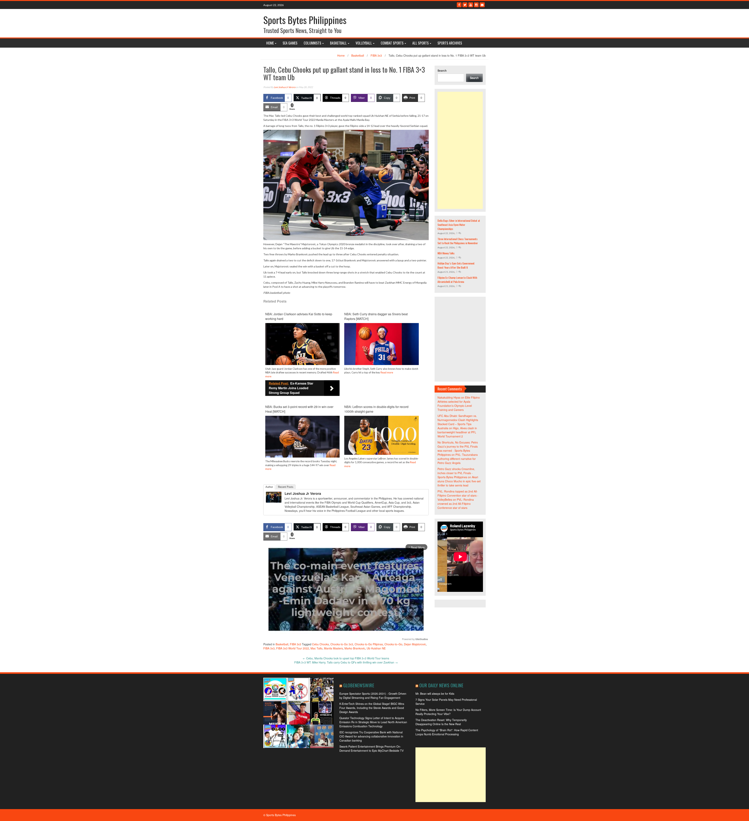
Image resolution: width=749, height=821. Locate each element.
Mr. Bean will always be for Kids (434, 693)
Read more (387, 372)
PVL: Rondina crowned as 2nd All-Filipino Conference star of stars (456, 504)
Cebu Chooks (320, 644)
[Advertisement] (460, 150)
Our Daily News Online (441, 685)
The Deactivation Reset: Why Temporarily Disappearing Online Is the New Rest (441, 722)
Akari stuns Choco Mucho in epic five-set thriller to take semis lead (459, 481)
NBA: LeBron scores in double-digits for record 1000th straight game (376, 409)
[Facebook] (459, 4)
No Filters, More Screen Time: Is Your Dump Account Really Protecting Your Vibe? (448, 712)
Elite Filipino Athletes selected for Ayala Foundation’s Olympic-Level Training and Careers (459, 403)
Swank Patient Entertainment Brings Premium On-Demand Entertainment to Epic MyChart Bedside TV (371, 748)
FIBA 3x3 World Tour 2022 (292, 648)
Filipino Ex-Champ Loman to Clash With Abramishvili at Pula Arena (457, 279)
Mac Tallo (316, 648)
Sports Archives (450, 42)
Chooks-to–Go (393, 644)
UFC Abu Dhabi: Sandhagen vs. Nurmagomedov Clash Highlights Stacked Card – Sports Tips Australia (458, 422)
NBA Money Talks (446, 253)
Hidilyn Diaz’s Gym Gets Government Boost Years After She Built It (456, 265)
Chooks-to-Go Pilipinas (369, 644)
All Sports (420, 42)
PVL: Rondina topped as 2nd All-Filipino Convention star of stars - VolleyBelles (458, 495)
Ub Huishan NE (376, 648)
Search (442, 70)
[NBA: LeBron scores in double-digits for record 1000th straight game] (381, 435)
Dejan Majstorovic (415, 644)
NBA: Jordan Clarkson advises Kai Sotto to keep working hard (298, 316)
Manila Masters (333, 648)
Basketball (338, 42)
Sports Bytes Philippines (304, 20)
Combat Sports (392, 42)
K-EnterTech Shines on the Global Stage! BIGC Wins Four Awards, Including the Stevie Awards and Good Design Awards (371, 708)
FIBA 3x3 (376, 55)
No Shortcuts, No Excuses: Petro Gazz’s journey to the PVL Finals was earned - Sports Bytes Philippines (458, 448)
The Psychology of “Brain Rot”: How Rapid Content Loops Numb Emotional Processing (446, 732)
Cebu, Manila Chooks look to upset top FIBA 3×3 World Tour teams (346, 658)
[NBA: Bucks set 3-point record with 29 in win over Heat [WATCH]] (302, 436)
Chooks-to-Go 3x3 (341, 644)
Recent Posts (285, 486)
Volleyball (364, 42)
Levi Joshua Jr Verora (284, 87)
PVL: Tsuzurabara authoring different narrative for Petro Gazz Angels (458, 459)
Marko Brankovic (354, 648)
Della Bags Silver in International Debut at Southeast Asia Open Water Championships (459, 224)
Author (269, 486)
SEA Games (290, 42)
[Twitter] (464, 4)
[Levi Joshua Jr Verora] (273, 497)
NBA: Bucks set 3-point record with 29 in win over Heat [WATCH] (299, 409)
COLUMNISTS (312, 42)
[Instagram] (476, 4)
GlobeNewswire (358, 685)
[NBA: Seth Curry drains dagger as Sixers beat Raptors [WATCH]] (381, 343)
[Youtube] (470, 4)
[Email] (482, 4)
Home (270, 42)
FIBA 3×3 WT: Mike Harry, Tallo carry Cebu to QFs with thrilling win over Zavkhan (346, 662)
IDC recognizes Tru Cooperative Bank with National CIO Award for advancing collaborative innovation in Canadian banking (371, 736)
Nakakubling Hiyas (449, 397)
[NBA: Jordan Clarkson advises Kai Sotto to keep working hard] (302, 343)
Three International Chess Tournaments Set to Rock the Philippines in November (458, 241)
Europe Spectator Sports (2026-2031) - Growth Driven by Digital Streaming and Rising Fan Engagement (372, 696)
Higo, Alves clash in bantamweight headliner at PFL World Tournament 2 (457, 432)
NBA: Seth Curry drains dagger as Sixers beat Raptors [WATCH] (376, 316)
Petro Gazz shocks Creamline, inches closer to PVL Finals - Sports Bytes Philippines (456, 473)
